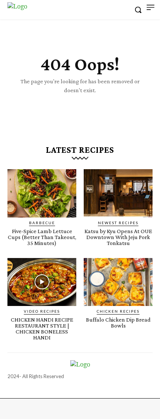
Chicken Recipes (118, 311)
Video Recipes (42, 311)
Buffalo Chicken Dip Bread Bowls (118, 322)
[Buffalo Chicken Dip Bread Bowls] (118, 282)
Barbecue (42, 222)
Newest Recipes (118, 222)
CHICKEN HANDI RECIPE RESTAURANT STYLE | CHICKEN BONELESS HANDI (42, 328)
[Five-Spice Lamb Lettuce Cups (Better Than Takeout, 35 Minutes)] (41, 193)
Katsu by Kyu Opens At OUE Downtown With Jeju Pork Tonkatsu (118, 237)
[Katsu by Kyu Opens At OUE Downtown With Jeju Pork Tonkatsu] (118, 193)
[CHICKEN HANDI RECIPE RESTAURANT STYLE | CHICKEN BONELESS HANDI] (41, 282)
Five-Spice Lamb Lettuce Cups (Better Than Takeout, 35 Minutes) (42, 237)
